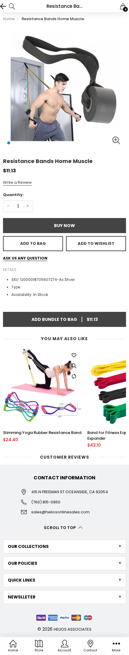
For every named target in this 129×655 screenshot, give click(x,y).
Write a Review (17, 182)
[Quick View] (73, 365)
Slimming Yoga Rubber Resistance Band (42, 432)
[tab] (64, 546)
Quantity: (13, 195)
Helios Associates (73, 629)
